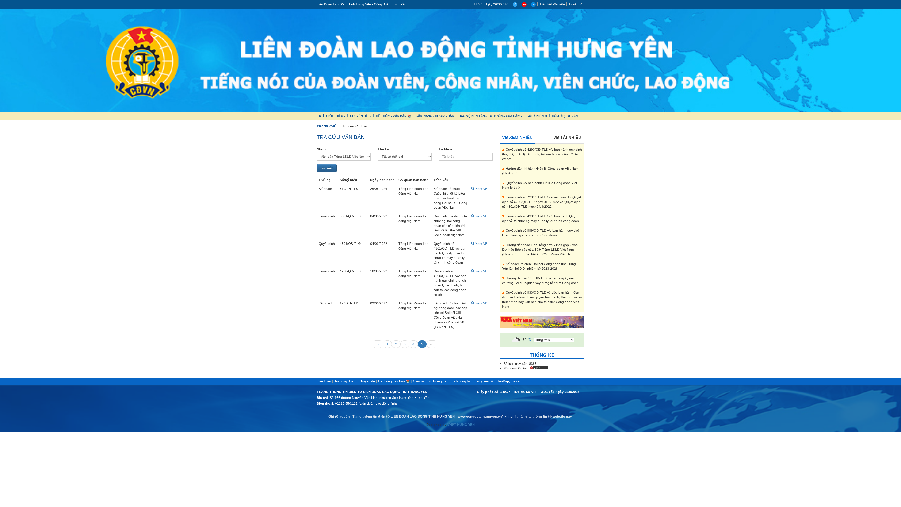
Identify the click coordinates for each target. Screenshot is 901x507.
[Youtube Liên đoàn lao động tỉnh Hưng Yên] (524, 4)
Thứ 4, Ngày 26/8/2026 (491, 4)
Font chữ (576, 4)
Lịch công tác (461, 381)
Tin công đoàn (344, 381)
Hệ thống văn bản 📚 (393, 116)
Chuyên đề (359, 116)
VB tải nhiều (567, 137)
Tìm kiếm (327, 168)
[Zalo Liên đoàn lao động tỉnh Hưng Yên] (533, 4)
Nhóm (321, 149)
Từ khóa (445, 149)
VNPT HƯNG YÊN (461, 424)
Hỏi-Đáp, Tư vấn (565, 116)
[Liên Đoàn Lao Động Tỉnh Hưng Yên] (450, 60)
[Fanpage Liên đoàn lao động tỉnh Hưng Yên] (515, 4)
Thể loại (384, 149)
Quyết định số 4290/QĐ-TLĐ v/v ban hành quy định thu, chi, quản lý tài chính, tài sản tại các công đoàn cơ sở (542, 154)
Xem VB (480, 189)
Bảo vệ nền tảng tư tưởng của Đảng (490, 116)
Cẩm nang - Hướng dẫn (435, 116)
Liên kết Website (552, 4)
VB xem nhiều (517, 137)
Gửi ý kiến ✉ (537, 116)
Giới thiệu (334, 116)
